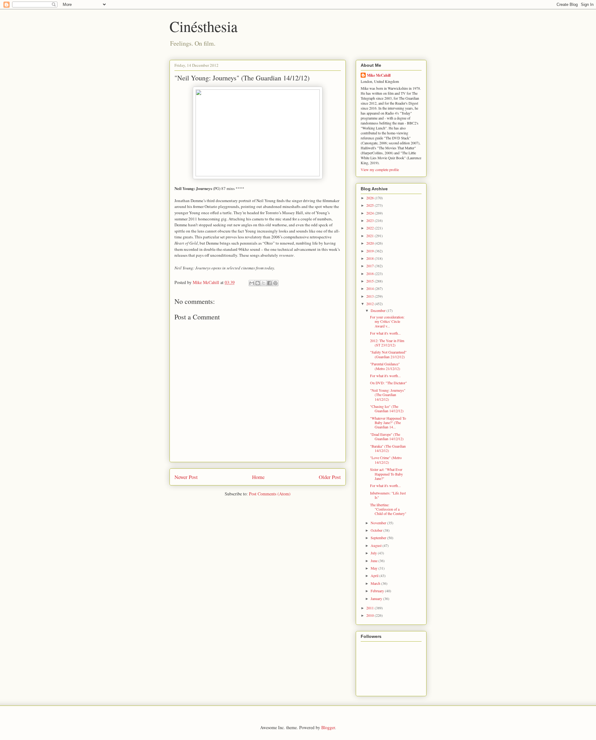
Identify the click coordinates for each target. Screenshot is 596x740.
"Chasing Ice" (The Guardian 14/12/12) (387, 408)
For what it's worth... (385, 333)
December (378, 310)
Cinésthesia (203, 26)
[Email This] (252, 283)
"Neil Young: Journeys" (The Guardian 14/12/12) (387, 395)
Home (258, 477)
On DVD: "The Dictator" (388, 382)
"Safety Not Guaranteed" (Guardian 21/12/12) (388, 354)
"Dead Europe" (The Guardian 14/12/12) (387, 436)
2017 (370, 265)
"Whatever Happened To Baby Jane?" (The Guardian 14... (388, 423)
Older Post (330, 477)
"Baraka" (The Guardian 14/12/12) (388, 448)
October (377, 530)
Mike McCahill (379, 75)
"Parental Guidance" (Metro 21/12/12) (385, 366)
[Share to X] (263, 283)
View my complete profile (380, 169)
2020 (370, 243)
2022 (370, 227)
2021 (370, 235)
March (376, 583)
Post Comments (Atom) (270, 494)
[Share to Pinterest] (275, 283)
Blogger (328, 727)
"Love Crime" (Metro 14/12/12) (386, 459)
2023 (370, 220)
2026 (370, 197)
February (378, 590)
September (379, 537)
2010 (370, 615)
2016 (370, 273)
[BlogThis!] (258, 283)
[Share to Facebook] (269, 283)
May (374, 568)
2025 (370, 205)
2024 (370, 212)
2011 (370, 607)
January (377, 598)
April (375, 575)
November (379, 522)
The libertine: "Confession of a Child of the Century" (388, 509)
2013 (370, 296)
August (376, 545)
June (374, 560)
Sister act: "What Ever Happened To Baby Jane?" (386, 474)
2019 (370, 250)
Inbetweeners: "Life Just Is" (388, 495)
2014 (370, 288)
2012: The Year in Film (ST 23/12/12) (387, 342)
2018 (370, 258)
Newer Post (186, 477)
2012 (370, 303)
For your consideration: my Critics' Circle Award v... (387, 321)
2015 (370, 280)
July (374, 552)
